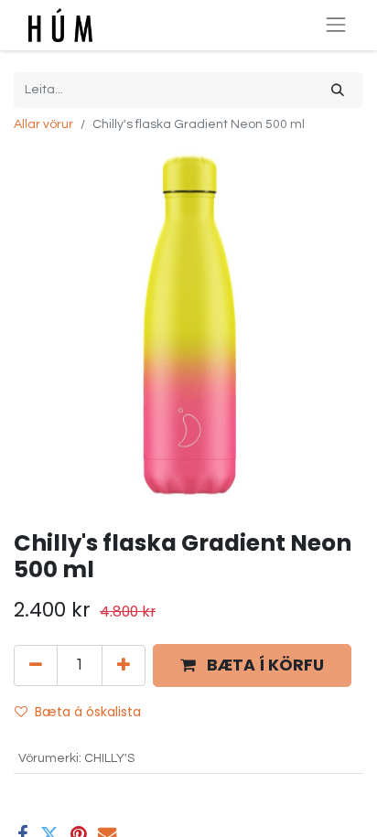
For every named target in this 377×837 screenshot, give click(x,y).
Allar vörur (43, 124)
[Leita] (337, 90)
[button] (252, 665)
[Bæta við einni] (123, 665)
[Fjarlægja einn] (36, 665)
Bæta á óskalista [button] (88, 712)
